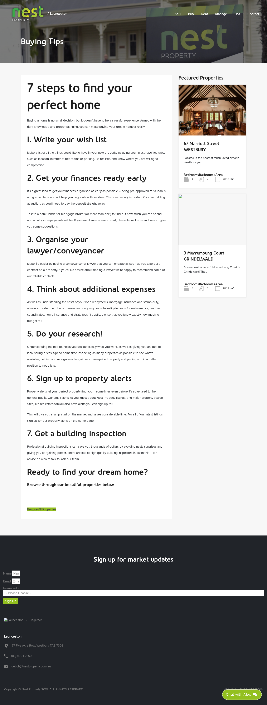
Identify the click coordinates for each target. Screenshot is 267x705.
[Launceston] (13, 620)
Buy (191, 14)
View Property (212, 125)
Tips (237, 14)
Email (7, 581)
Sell (178, 14)
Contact (253, 14)
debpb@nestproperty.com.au (31, 666)
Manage (221, 14)
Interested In (11, 588)
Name (7, 573)
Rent (204, 14)
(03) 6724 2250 (21, 656)
